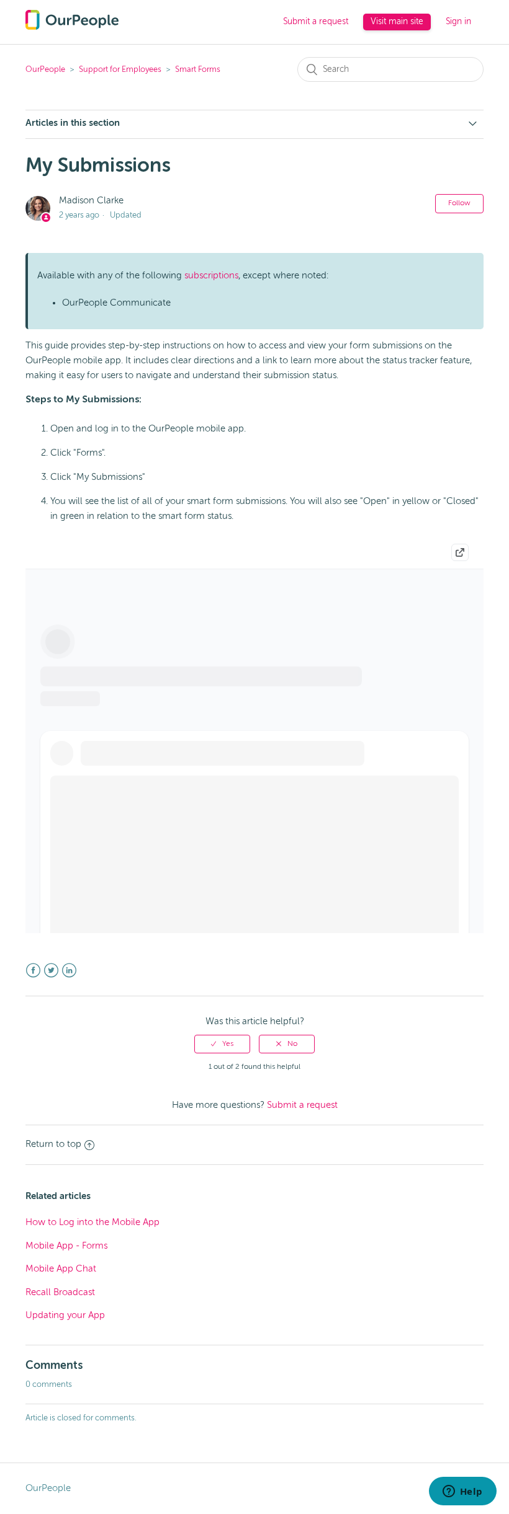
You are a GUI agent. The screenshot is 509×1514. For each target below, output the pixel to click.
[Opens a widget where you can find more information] (462, 1492)
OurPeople (45, 70)
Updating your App (65, 1315)
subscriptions (211, 275)
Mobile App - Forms (66, 1246)
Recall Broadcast (60, 1292)
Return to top (53, 1144)
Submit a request (315, 21)
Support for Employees (120, 70)
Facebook (33, 970)
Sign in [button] (458, 21)
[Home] (72, 27)
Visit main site (397, 21)
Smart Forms (197, 70)
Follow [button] (459, 203)
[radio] (222, 1044)
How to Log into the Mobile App (92, 1222)
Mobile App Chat (60, 1268)
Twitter (51, 970)
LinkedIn (69, 970)
